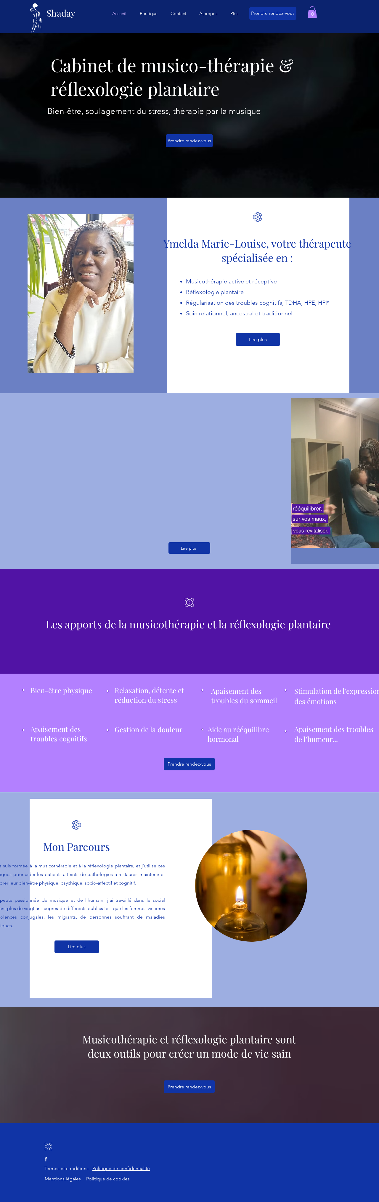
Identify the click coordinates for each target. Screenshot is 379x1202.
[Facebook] (46, 1159)
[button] (312, 12)
